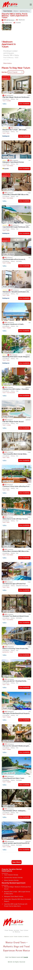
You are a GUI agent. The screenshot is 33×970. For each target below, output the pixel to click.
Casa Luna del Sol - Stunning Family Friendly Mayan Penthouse (14, 681)
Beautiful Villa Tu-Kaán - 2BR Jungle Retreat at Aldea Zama (14, 130)
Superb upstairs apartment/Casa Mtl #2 (16, 843)
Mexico (16, 11)
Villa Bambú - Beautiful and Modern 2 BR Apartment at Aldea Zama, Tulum (16, 292)
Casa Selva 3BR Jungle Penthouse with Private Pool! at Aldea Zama (16, 227)
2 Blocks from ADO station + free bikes (16, 389)
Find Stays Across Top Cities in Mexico (16, 931)
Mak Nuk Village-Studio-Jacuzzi (13, 421)
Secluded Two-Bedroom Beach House (16, 616)
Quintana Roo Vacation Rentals (13, 877)
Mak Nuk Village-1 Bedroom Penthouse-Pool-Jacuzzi (16, 98)
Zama (8, 133)
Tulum (4, 100)
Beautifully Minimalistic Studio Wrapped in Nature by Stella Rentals (16, 357)
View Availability (24, 103)
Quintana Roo (24, 11)
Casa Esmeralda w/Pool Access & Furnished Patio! (14, 260)
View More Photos (7, 27)
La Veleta (9, 100)
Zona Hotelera (10, 165)
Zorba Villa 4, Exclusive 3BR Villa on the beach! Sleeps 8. (16, 552)
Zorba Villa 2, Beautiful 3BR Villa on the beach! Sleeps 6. (15, 195)
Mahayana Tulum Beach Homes (13, 162)
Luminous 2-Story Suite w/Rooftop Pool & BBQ (16, 487)
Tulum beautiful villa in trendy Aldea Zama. (14, 454)
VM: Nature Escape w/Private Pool (14, 584)
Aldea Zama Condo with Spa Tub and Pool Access (15, 519)
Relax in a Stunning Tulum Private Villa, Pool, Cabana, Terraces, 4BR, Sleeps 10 (16, 649)
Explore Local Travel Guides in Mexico (16, 936)
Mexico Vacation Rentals (11, 880)
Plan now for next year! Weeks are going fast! (16, 746)
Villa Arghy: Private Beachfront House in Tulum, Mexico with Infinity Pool (16, 714)
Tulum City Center (11, 392)
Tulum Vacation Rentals (11, 875)
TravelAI (25, 957)
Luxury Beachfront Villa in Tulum (13, 778)
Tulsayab (9, 327)
